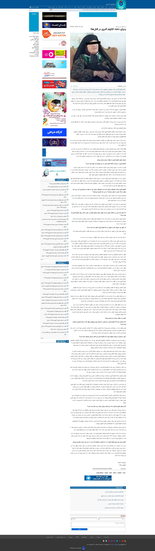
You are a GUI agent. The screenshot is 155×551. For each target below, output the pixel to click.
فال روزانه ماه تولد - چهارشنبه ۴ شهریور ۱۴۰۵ (56, 317)
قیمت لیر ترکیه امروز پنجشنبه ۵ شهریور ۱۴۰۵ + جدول (54, 232)
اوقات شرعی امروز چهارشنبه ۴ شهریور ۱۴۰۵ (56, 311)
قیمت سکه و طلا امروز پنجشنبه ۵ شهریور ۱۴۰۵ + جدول (53, 244)
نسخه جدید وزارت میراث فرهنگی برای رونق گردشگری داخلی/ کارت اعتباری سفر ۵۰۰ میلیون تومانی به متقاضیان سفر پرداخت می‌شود (82, 10)
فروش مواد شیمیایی (36, 45)
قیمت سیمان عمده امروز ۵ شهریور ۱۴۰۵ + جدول (55, 213)
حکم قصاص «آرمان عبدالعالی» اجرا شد (114, 492)
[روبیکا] (103, 541)
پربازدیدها (61, 263)
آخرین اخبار (111, 7)
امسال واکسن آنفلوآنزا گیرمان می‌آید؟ (57, 183)
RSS (77, 537)
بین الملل (84, 7)
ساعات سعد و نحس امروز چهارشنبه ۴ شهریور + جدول (54, 286)
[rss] (125, 541)
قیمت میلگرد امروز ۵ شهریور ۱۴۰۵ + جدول (56, 210)
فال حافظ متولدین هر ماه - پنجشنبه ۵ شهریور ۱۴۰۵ (54, 250)
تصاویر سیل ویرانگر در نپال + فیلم (58, 216)
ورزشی (75, 7)
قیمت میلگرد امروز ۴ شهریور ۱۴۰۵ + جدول (56, 320)
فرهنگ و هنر (89, 7)
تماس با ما (106, 537)
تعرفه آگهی (84, 537)
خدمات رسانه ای (49, 537)
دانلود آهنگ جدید (34, 36)
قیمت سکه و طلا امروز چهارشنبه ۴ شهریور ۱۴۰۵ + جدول (53, 266)
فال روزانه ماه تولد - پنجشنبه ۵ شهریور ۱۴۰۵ (56, 253)
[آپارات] (108, 541)
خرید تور (36, 43)
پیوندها (70, 537)
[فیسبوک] (119, 541)
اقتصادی (102, 7)
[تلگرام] (111, 541)
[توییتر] (116, 541)
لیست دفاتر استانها (61, 537)
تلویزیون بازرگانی (51, 7)
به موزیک (36, 38)
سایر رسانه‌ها (70, 7)
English (37, 7)
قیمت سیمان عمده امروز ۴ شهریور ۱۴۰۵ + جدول (55, 314)
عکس (65, 7)
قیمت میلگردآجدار (34, 52)
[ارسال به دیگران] (77, 86)
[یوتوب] (122, 541)
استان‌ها (79, 7)
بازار (56, 7)
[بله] (105, 541)
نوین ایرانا (36, 33)
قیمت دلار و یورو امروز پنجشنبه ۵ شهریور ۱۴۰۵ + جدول (53, 235)
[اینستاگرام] (114, 541)
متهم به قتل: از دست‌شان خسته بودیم (114, 508)
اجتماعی (94, 7)
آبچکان (37, 54)
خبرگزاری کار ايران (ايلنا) (114, 544)
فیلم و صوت (60, 7)
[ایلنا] (121, 4)
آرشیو (42, 259)
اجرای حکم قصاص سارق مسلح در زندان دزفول (112, 496)
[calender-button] (51, 10)
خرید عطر (36, 51)
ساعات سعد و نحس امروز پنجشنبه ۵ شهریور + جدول (54, 256)
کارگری (98, 7)
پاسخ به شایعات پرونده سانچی (116, 504)
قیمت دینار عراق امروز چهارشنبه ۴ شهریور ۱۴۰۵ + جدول (53, 283)
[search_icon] (31, 10)
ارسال (79, 529)
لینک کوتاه (123, 468)
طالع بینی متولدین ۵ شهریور (59, 247)
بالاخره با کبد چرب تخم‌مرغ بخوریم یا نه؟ (57, 186)
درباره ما (98, 537)
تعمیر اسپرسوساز (34, 56)
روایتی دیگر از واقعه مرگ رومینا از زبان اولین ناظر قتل (110, 500)
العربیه (33, 7)
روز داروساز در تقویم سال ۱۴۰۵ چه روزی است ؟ (55, 269)
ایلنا (115, 7)
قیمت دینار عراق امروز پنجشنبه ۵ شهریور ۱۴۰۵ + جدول (53, 229)
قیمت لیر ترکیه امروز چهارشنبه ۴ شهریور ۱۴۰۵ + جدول (53, 297)
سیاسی (106, 7)
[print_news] (71, 86)
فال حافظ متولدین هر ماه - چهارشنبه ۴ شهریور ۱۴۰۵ (54, 294)
